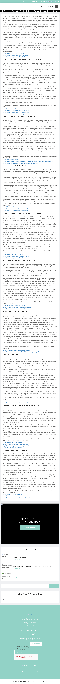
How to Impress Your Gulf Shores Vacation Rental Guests (34, 576)
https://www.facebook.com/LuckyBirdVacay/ (15, 55)
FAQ (33, 1)
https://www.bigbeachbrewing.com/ (13, 108)
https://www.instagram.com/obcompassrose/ (16, 446)
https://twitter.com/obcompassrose (13, 447)
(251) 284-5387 (30, 634)
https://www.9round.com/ (10, 159)
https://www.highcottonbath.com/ (12, 494)
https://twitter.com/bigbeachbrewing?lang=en (16, 114)
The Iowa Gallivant (20, 557)
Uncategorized (7, 599)
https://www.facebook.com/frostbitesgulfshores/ (17, 401)
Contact (40, 6)
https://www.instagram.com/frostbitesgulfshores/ (17, 402)
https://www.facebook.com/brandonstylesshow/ (16, 256)
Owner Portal (26, 1)
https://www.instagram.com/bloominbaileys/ (16, 210)
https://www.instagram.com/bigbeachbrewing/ (16, 110)
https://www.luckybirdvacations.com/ (13, 53)
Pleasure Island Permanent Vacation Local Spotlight (32, 566)
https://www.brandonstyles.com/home (14, 254)
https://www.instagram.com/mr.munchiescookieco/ (17, 308)
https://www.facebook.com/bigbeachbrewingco (16, 112)
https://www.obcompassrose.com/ (12, 442)
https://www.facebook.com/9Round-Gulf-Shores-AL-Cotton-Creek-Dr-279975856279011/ (28, 161)
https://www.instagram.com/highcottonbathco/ (16, 497)
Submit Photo (40, 1)
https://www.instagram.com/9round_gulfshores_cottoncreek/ (20, 163)
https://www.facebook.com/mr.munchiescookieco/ (17, 307)
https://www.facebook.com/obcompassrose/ (15, 444)
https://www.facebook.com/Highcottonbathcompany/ (18, 496)
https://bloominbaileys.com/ (11, 207)
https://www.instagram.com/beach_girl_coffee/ (16, 350)
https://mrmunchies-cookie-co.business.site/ (15, 305)
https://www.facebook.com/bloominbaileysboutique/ (18, 208)
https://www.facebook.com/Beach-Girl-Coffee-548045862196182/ (21, 352)
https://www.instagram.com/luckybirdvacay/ (15, 57)
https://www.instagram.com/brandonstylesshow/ (17, 258)
